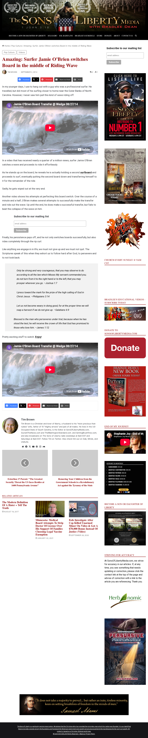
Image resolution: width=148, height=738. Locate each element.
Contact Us (127, 35)
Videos (22, 52)
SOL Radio (52, 35)
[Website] (23, 446)
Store (99, 35)
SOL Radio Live (66, 35)
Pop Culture (16, 46)
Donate (107, 35)
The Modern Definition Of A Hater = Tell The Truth (15, 505)
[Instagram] (40, 446)
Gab (85, 439)
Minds (90, 439)
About (117, 35)
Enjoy (38, 336)
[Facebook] (26, 446)
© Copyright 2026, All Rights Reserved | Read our (69, 734)
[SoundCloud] (43, 446)
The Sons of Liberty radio (54, 436)
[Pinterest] (36, 446)
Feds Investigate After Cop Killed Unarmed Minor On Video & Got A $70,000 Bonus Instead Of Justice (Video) (83, 525)
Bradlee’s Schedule (85, 35)
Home (7, 46)
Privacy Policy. (90, 734)
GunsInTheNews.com (30, 433)
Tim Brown (12, 72)
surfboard (86, 172)
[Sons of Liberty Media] (74, 15)
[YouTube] (33, 446)
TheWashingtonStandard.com (58, 433)
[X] (30, 446)
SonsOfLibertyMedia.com (77, 430)
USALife (24, 442)
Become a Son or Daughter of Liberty (27, 35)
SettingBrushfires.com (86, 433)
